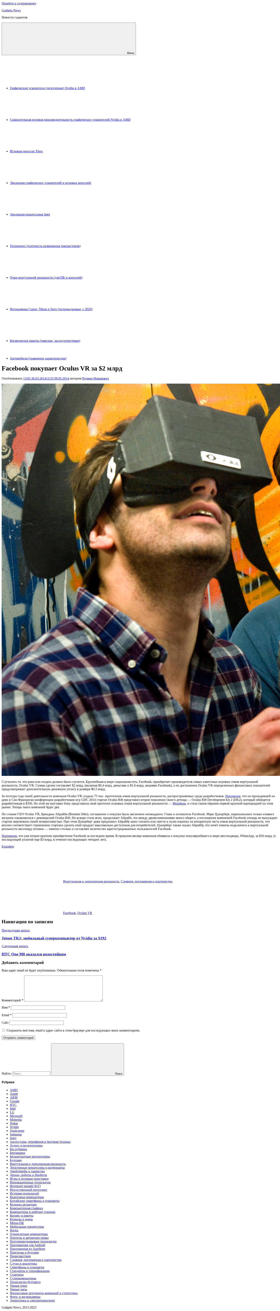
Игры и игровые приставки (29, 1178)
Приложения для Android (27, 1245)
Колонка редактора (23, 1204)
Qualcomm (17, 1130)
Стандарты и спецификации (30, 1271)
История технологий (24, 1193)
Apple (14, 1094)
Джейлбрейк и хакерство (27, 1171)
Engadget (8, 846)
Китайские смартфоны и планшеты (34, 1201)
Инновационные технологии (30, 1182)
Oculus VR (84, 913)
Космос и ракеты (21, 1215)
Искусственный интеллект (28, 1189)
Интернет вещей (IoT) (25, 1186)
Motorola (16, 1119)
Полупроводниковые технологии (33, 1241)
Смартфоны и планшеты (27, 1267)
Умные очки (18, 1285)
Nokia (14, 1123)
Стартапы (17, 1274)
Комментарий (12, 1000)
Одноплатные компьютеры (29, 1234)
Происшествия (20, 1256)
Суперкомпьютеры (23, 1278)
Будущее (16, 1160)
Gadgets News (11, 10)
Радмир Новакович (95, 378)
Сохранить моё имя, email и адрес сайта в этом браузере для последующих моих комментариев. (73, 1030)
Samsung (16, 1134)
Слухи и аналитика (23, 1263)
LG (12, 1112)
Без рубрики (18, 1149)
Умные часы (18, 1289)
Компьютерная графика (26, 1208)
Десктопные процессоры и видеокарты (37, 1167)
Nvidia (14, 1127)
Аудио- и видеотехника (26, 1145)
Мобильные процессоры (27, 1226)
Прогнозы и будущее (24, 1252)
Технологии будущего (25, 1282)
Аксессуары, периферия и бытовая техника (40, 1141)
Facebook (69, 913)
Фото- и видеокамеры (25, 1296)
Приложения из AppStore (27, 1249)
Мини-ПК (17, 1223)
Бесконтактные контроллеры (30, 1156)
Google (14, 1101)
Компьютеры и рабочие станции (32, 1212)
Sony (13, 1138)
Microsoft (16, 1116)
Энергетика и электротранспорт (32, 1300)
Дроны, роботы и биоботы (28, 1175)
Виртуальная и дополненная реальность (91, 881)
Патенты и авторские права (29, 1237)
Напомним (232, 796)
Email (7, 1015)
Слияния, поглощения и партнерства (146, 881)
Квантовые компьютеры (27, 1197)
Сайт (5, 1022)
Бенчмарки (17, 1153)
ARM (13, 1097)
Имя (6, 1007)
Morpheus (179, 803)
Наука (14, 1230)
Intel (13, 1108)
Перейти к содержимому (19, 3)
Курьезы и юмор (21, 1219)
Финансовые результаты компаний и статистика (43, 1293)
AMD (14, 1090)
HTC (13, 1105)
